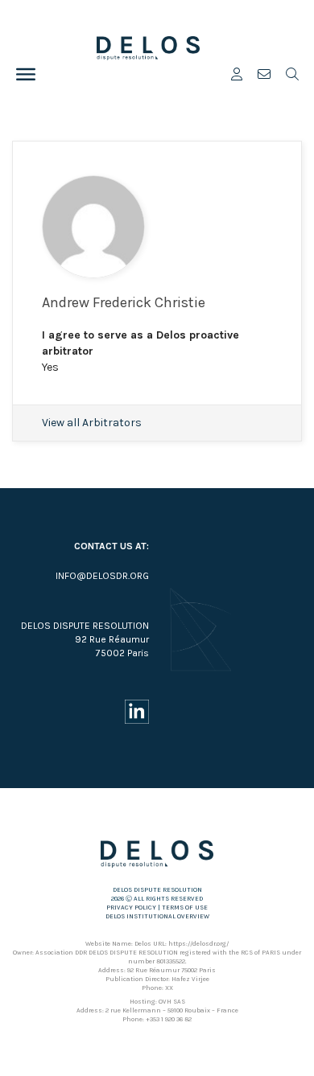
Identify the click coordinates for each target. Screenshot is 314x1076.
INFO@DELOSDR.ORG (102, 575)
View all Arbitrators (92, 422)
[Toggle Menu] (25, 74)
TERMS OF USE (185, 907)
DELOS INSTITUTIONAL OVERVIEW (157, 916)
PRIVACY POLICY (131, 907)
